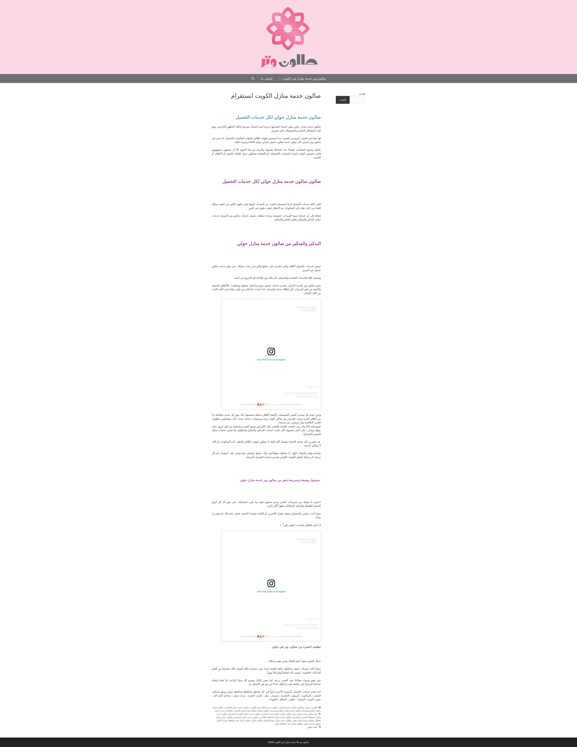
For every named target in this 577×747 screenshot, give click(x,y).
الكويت (314, 707)
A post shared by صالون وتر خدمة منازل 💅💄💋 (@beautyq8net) (271, 404)
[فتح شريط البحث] (253, 78)
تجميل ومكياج (304, 707)
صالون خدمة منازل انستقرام (246, 717)
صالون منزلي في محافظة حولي (289, 723)
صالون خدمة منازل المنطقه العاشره (275, 717)
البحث (362, 93)
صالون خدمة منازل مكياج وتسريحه (285, 710)
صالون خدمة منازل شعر (303, 720)
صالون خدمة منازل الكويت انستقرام (244, 714)
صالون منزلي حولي (312, 723)
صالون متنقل (263, 710)
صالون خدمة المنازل (288, 707)
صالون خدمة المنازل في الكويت (264, 707)
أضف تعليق (312, 727)
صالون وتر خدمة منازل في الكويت (304, 78)
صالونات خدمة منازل (224, 710)
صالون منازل (257, 720)
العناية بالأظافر (253, 289)
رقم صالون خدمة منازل (307, 714)
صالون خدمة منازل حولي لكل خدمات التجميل (278, 117)
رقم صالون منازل (288, 714)
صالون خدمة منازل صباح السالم (278, 720)
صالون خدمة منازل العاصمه (237, 707)
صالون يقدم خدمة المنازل (245, 710)
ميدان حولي (239, 695)
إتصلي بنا (266, 78)
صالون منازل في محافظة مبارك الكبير (233, 720)
